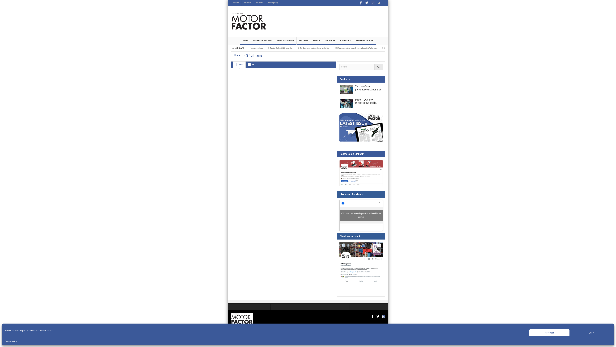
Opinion (317, 40)
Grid (241, 64)
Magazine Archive (364, 40)
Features (303, 40)
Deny (591, 332)
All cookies (549, 332)
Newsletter (247, 3)
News (245, 40)
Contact (236, 3)
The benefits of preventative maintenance (368, 88)
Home (237, 55)
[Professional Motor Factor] (248, 21)
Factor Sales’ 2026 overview (264, 48)
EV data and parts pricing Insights (297, 48)
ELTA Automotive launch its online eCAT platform (340, 48)
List (253, 64)
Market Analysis (285, 40)
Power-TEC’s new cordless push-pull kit (365, 101)
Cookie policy (11, 341)
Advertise (259, 3)
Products (330, 40)
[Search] (378, 67)
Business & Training (262, 40)
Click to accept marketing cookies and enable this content (361, 215)
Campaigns (345, 40)
